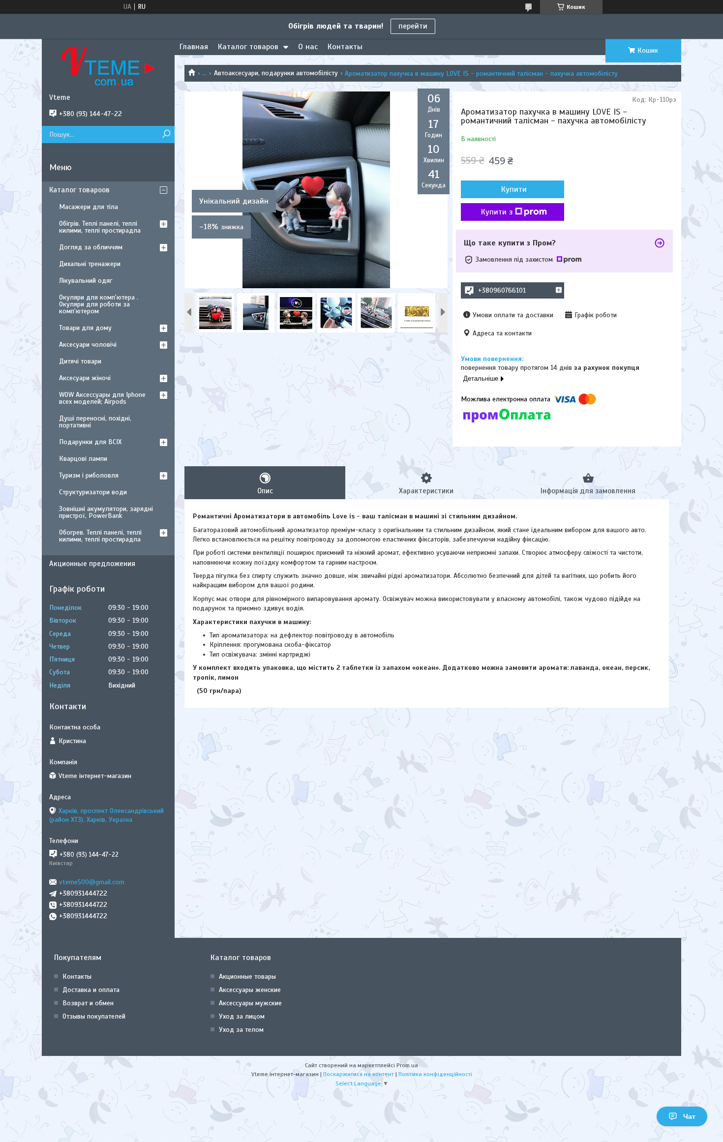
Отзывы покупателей (93, 1016)
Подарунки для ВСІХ (90, 442)
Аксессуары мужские (250, 1003)
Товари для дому (85, 328)
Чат (689, 1116)
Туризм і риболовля (89, 475)
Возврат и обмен (88, 1003)
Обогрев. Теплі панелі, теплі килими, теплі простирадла (100, 535)
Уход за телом (241, 1029)
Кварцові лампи (83, 458)
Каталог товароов (79, 189)
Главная (194, 47)
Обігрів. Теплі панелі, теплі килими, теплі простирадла (100, 227)
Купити (514, 189)
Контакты (345, 47)
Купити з (496, 212)
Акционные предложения (92, 563)
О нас (308, 47)
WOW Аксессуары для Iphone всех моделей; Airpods (102, 398)
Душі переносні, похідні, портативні (95, 421)
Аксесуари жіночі (85, 378)
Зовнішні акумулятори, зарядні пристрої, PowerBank (106, 512)
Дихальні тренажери (89, 264)
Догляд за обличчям (90, 247)
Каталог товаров (248, 47)
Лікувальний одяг (85, 280)
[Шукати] (166, 134)
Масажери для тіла (88, 207)
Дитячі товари (80, 361)
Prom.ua (407, 1065)
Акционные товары (247, 976)
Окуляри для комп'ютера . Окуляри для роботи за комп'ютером (98, 304)
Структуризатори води (93, 492)
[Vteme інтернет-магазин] (108, 66)
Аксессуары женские (250, 990)
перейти (412, 26)
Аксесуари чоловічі (88, 344)
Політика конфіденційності (435, 1074)
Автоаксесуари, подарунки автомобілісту (276, 73)
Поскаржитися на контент (358, 1074)
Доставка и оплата (91, 990)
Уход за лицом (242, 1016)
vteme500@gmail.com (91, 882)
